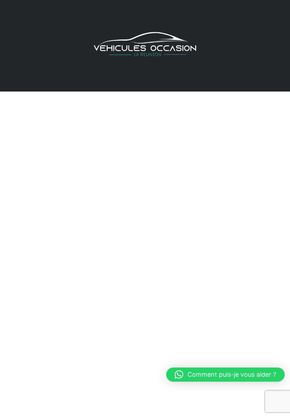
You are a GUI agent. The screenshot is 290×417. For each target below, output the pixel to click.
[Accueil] (145, 45)
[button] (225, 375)
